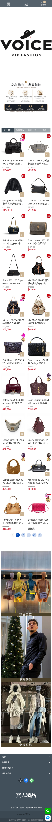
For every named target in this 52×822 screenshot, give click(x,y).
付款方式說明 (7, 768)
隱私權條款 (6, 773)
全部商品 (5, 762)
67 (34, 535)
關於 (4, 757)
